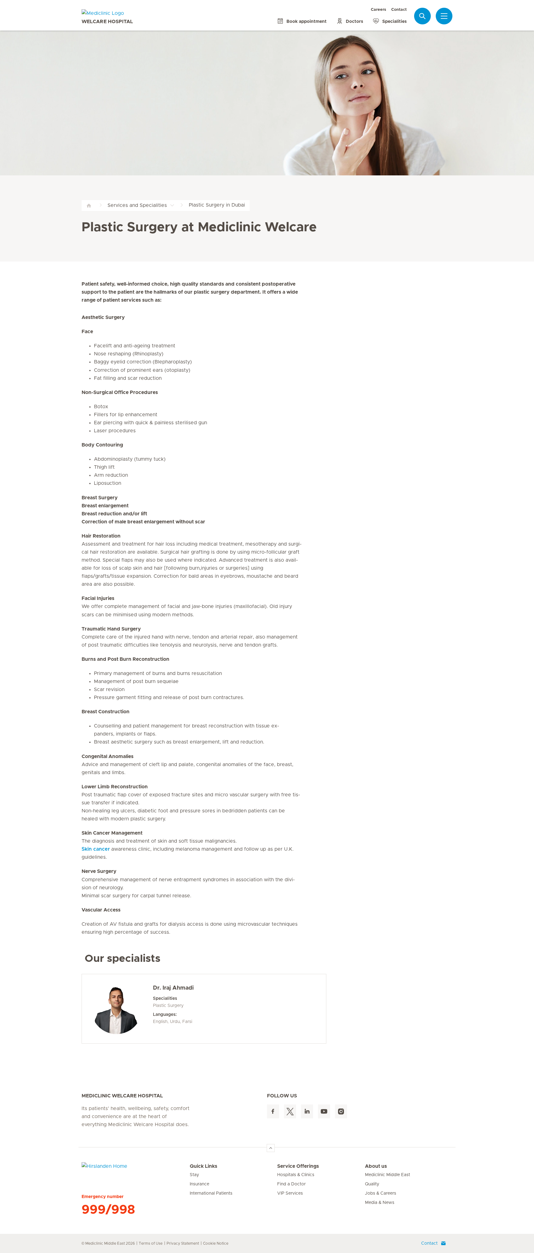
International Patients (211, 1193)
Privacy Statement (183, 1243)
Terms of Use (151, 1243)
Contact (399, 10)
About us (376, 1166)
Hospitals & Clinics (295, 1175)
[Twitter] (290, 1111)
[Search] (422, 16)
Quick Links (203, 1166)
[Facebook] (273, 1111)
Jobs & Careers (380, 1193)
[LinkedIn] (307, 1111)
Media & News (379, 1203)
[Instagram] (341, 1111)
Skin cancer (96, 849)
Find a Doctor (291, 1184)
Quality (372, 1184)
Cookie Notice (215, 1243)
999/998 (108, 1210)
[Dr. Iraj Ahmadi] (116, 1008)
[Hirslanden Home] (136, 1170)
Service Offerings (298, 1166)
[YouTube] (324, 1111)
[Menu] (444, 16)
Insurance (199, 1184)
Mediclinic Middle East (387, 1175)
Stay (194, 1175)
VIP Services (290, 1193)
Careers (378, 10)
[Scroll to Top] (270, 1148)
